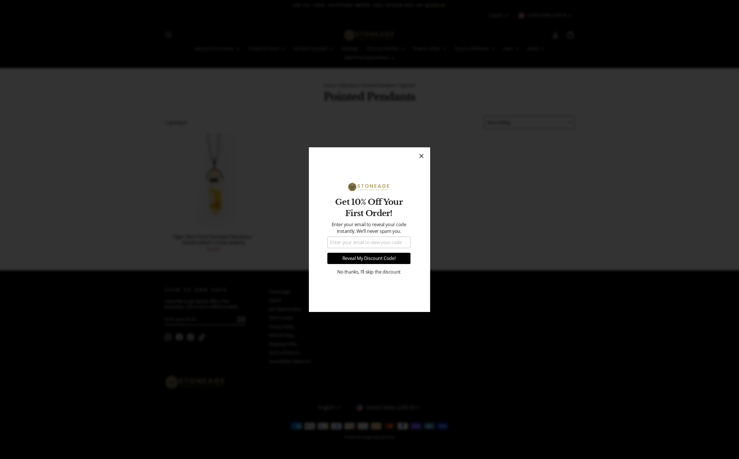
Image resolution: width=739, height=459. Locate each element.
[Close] (421, 156)
